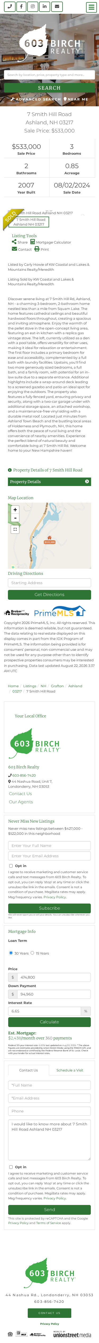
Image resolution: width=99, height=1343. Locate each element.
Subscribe (49, 908)
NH (43, 686)
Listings (29, 686)
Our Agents (21, 801)
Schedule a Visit (69, 1070)
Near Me (78, 99)
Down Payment (22, 986)
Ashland (75, 686)
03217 (17, 691)
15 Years (42, 953)
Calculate (49, 1021)
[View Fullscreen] (15, 529)
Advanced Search (38, 99)
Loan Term (17, 940)
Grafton (57, 686)
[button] (49, 88)
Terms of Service (48, 1223)
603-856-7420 (24, 775)
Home (13, 686)
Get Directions (49, 594)
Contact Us (20, 793)
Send (49, 1209)
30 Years (21, 953)
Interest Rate (20, 1003)
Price (12, 969)
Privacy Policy (55, 897)
